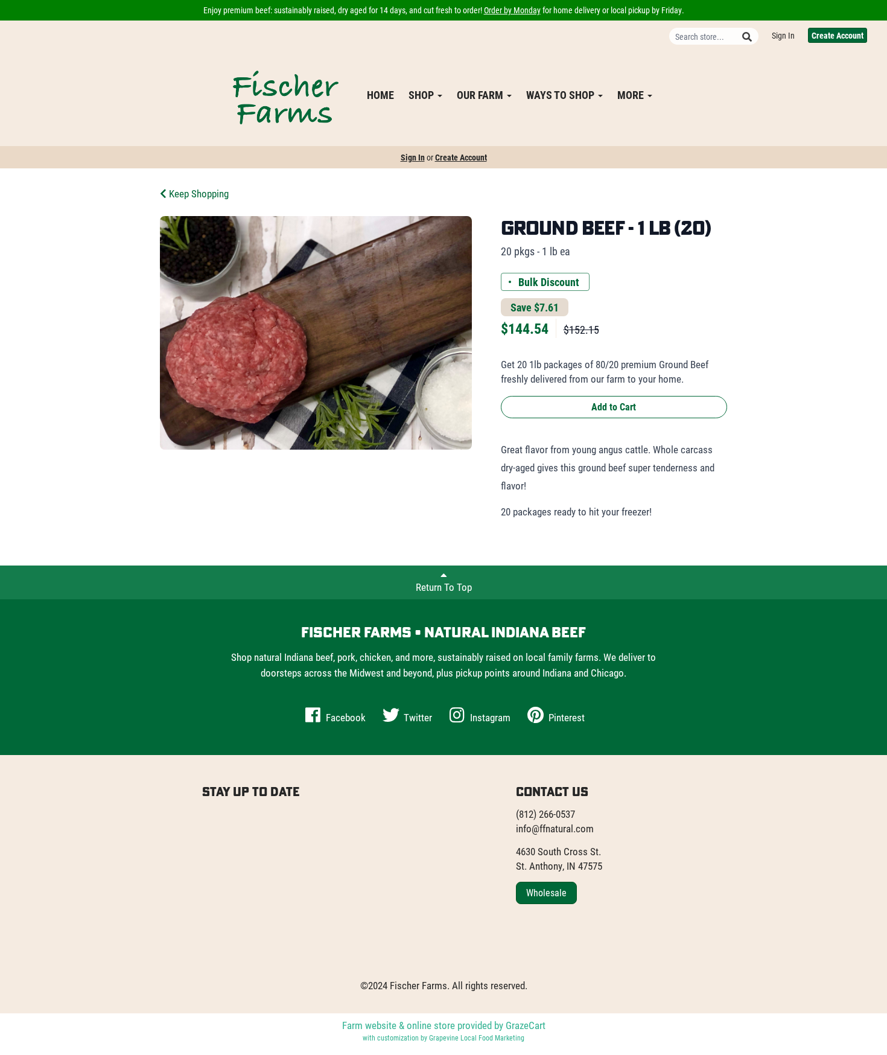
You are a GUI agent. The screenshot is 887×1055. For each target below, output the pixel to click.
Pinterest (565, 717)
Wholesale (546, 892)
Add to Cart (613, 406)
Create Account (837, 35)
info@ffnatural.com (555, 828)
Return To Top (444, 587)
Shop (422, 95)
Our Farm (481, 95)
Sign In (783, 35)
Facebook (344, 717)
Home (380, 95)
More (631, 95)
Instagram (489, 717)
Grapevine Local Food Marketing (476, 1037)
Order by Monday (512, 10)
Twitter (416, 717)
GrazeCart (525, 1025)
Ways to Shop (561, 95)
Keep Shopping (198, 193)
